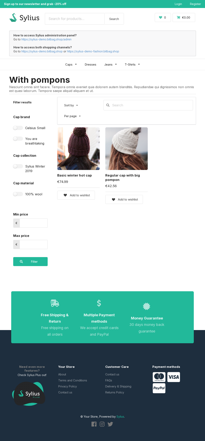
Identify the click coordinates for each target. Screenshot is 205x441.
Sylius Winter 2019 (35, 168)
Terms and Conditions (72, 380)
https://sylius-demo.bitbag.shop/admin (46, 39)
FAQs (108, 380)
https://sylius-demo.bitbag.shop (42, 51)
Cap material (23, 183)
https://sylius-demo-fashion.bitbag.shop (93, 51)
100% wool (33, 194)
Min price (20, 214)
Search (114, 19)
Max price (21, 236)
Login (178, 4)
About (62, 374)
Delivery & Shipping (118, 386)
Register (195, 4)
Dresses (90, 64)
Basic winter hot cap (74, 175)
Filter (34, 261)
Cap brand (21, 117)
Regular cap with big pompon (122, 177)
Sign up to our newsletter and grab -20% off (35, 4)
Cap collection (24, 156)
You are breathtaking (34, 141)
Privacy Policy (67, 386)
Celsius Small (35, 128)
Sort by (73, 103)
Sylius (120, 416)
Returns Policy (114, 392)
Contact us (65, 392)
